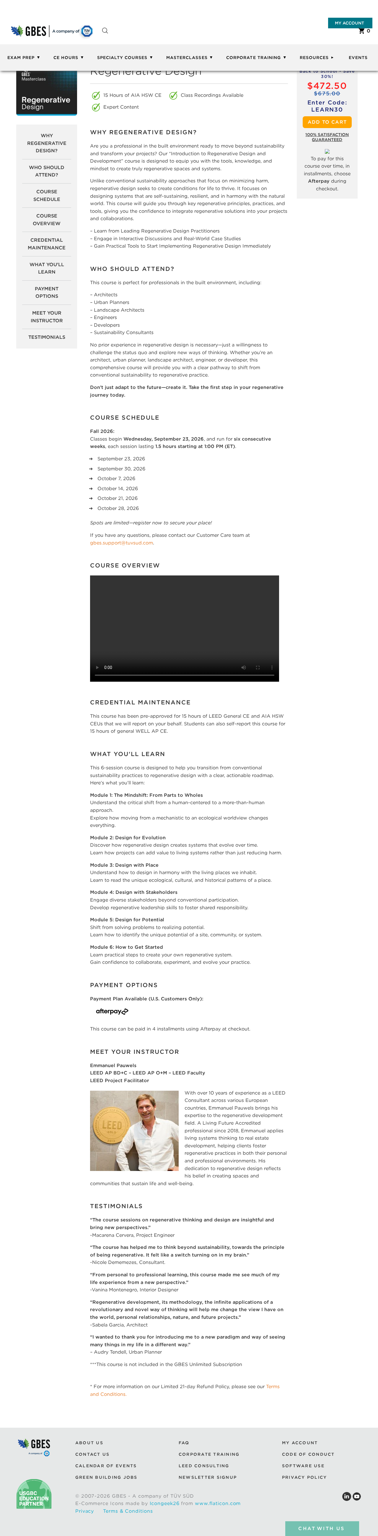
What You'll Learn (47, 268)
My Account (349, 23)
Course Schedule (46, 195)
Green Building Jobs (106, 1477)
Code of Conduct (308, 1454)
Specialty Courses (122, 57)
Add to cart (327, 122)
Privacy (84, 1511)
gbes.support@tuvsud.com (121, 543)
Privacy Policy (304, 1477)
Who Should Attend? (46, 171)
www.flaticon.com (218, 1503)
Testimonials (46, 337)
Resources (314, 57)
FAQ (184, 1442)
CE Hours (65, 57)
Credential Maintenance (47, 244)
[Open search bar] (105, 36)
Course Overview (47, 219)
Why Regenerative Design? (46, 143)
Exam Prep (21, 57)
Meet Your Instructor (47, 316)
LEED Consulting (204, 1465)
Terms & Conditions (128, 1511)
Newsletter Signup (208, 1477)
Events (358, 57)
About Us (89, 1442)
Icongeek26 (165, 1503)
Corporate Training (253, 57)
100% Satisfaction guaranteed (327, 137)
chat (321, 1528)
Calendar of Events (106, 1465)
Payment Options (46, 292)
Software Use (303, 1465)
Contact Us (92, 1454)
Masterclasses (187, 57)
